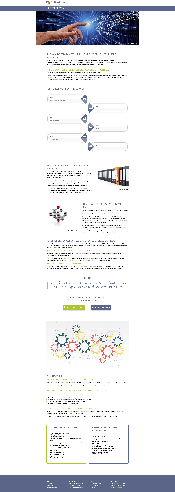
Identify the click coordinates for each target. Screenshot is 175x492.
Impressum (49, 483)
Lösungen (111, 3)
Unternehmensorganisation (75, 483)
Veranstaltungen (119, 3)
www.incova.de (118, 489)
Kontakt (126, 3)
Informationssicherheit (74, 485)
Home (91, 3)
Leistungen (104, 3)
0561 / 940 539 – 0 (75, 307)
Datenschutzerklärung (52, 487)
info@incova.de (102, 307)
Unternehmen (97, 3)
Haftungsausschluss (51, 485)
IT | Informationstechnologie (75, 487)
